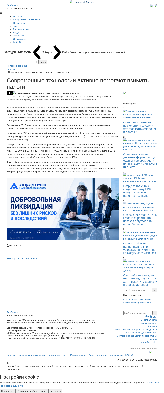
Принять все (7, 391)
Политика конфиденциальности (140, 332)
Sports (126, 302)
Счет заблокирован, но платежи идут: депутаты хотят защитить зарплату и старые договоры (140, 280)
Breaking (135, 302)
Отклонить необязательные (31, 391)
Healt (141, 299)
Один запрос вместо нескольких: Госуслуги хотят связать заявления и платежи (140, 127)
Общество (18, 35)
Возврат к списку (23, 258)
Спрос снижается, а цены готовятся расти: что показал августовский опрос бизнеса (140, 219)
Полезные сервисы (17, 65)
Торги (16, 26)
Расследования (21, 29)
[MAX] (152, 5)
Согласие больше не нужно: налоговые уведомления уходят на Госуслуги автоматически (140, 248)
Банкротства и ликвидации (27, 19)
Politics (126, 299)
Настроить (55, 391)
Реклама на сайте (148, 322)
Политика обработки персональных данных (134, 329)
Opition (134, 299)
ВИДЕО (17, 41)
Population (145, 302)
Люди (16, 32)
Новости (17, 16)
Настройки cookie (148, 342)
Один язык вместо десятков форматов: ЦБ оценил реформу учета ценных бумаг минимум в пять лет (140, 160)
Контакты (152, 326)
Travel (148, 299)
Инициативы (19, 38)
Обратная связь (149, 319)
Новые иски (19, 22)
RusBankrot (13, 5)
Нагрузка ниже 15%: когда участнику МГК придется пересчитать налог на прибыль (138, 190)
